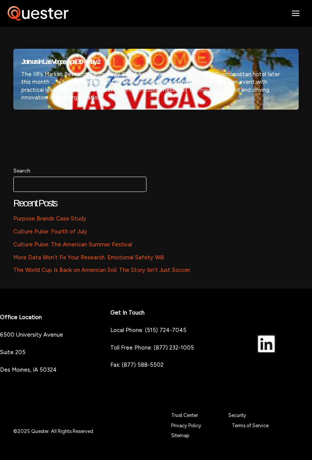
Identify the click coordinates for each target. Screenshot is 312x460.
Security (237, 415)
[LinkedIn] (266, 343)
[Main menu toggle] (295, 13)
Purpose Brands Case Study (49, 218)
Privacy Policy (186, 425)
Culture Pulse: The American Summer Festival (72, 244)
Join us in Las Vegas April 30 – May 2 (60, 61)
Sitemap (180, 435)
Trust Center (184, 415)
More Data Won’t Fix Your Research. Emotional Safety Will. (89, 257)
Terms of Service (250, 425)
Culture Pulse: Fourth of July (50, 231)
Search (21, 171)
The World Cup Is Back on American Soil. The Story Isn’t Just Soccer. (102, 270)
